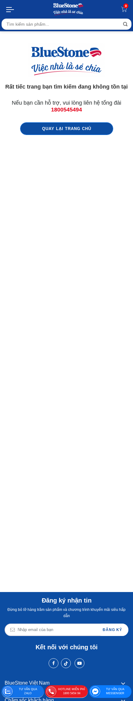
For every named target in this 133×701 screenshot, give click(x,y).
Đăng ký (112, 630)
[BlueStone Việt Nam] (68, 9)
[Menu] (10, 9)
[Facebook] (53, 663)
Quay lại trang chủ (66, 128)
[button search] (125, 24)
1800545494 (66, 110)
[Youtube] (79, 663)
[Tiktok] (66, 663)
